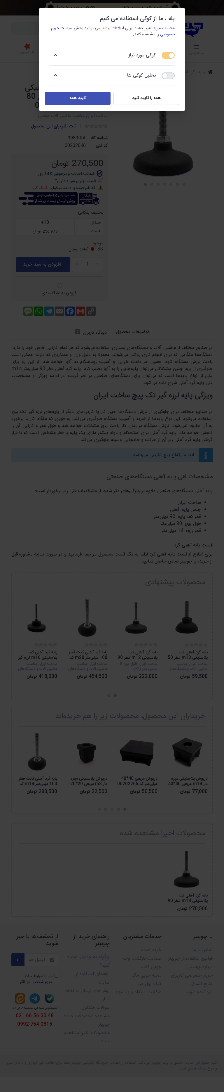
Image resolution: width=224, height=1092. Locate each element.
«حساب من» (164, 28)
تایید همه (77, 98)
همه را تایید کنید (146, 98)
